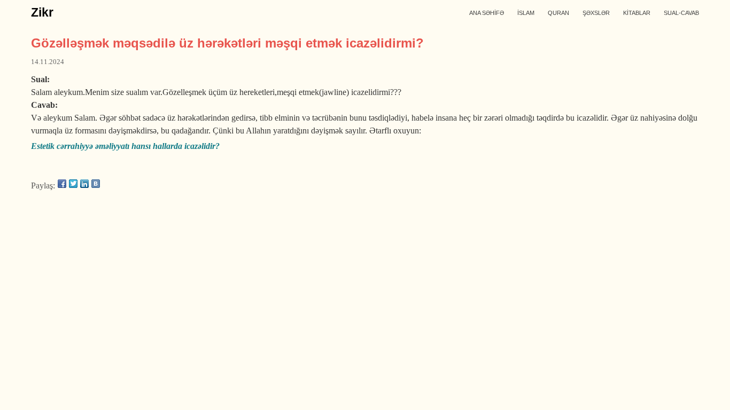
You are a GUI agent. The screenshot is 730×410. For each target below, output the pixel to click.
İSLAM (525, 13)
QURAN (558, 13)
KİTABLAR (636, 13)
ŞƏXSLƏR (596, 13)
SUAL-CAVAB (681, 13)
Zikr (42, 12)
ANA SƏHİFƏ (486, 13)
